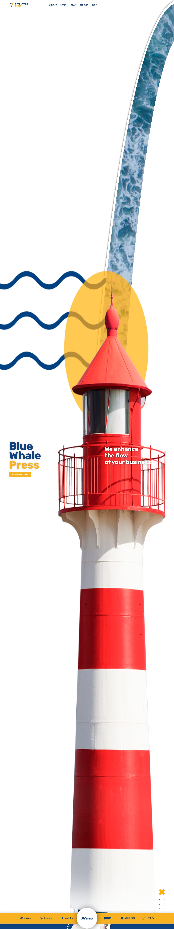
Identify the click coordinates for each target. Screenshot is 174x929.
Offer (63, 5)
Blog (94, 5)
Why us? (53, 5)
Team (73, 5)
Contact (84, 5)
